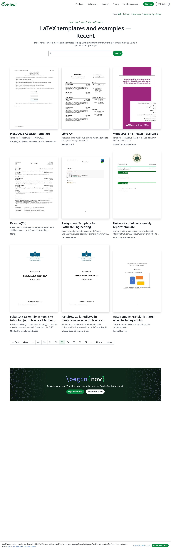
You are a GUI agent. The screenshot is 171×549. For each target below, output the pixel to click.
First (15, 342)
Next (99, 342)
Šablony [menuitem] (105, 4)
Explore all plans (95, 391)
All (119, 14)
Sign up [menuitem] (148, 4)
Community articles (152, 14)
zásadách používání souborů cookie (22, 546)
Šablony (126, 14)
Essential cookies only (141, 545)
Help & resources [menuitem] (130, 4)
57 (86, 342)
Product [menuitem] (79, 4)
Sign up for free (75, 391)
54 (68, 342)
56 (80, 342)
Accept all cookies (160, 545)
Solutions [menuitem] (92, 4)
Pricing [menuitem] (115, 4)
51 (50, 342)
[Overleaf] (9, 4)
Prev (25, 342)
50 (44, 342)
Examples (137, 14)
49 (38, 342)
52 (56, 342)
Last (109, 342)
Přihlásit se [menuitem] (163, 4)
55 (74, 342)
